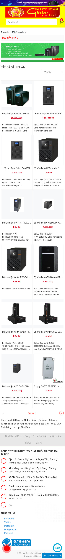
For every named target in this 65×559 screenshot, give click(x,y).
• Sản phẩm (55, 436)
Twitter (7, 522)
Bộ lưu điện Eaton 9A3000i (17, 168)
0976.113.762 (15, 498)
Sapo (38, 556)
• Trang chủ (29, 436)
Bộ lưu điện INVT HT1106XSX (17, 222)
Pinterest (8, 533)
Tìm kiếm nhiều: (13, 436)
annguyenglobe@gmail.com (26, 486)
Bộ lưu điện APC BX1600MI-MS (49, 277)
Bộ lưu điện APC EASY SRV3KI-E (18, 386)
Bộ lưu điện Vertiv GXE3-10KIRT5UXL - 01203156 (26, 331)
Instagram (9, 525)
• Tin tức (27, 442)
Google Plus (10, 529)
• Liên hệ (38, 442)
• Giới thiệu (42, 436)
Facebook (9, 518)
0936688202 (47, 494)
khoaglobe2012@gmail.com (22, 489)
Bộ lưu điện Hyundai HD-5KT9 (17, 113)
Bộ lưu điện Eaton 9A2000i (48, 113)
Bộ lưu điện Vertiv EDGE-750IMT (18, 277)
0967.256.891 (22, 494)
